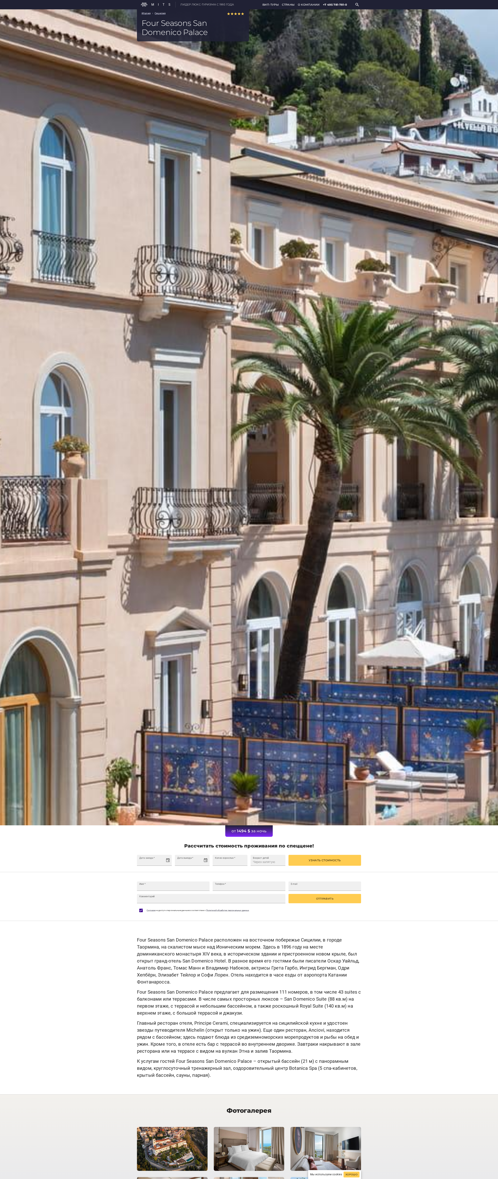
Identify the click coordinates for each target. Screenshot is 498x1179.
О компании (309, 4)
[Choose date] (168, 860)
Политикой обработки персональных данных (227, 910)
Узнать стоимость (325, 860)
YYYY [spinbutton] (155, 862)
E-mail (294, 884)
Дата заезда (147, 858)
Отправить (324, 898)
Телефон (220, 884)
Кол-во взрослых (225, 858)
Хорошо (351, 1174)
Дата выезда (185, 858)
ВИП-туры (270, 4)
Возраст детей (261, 858)
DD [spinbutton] (141, 862)
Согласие (151, 910)
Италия (146, 13)
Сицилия (160, 13)
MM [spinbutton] (147, 862)
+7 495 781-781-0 (335, 4)
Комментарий (147, 896)
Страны (288, 4)
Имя (142, 884)
